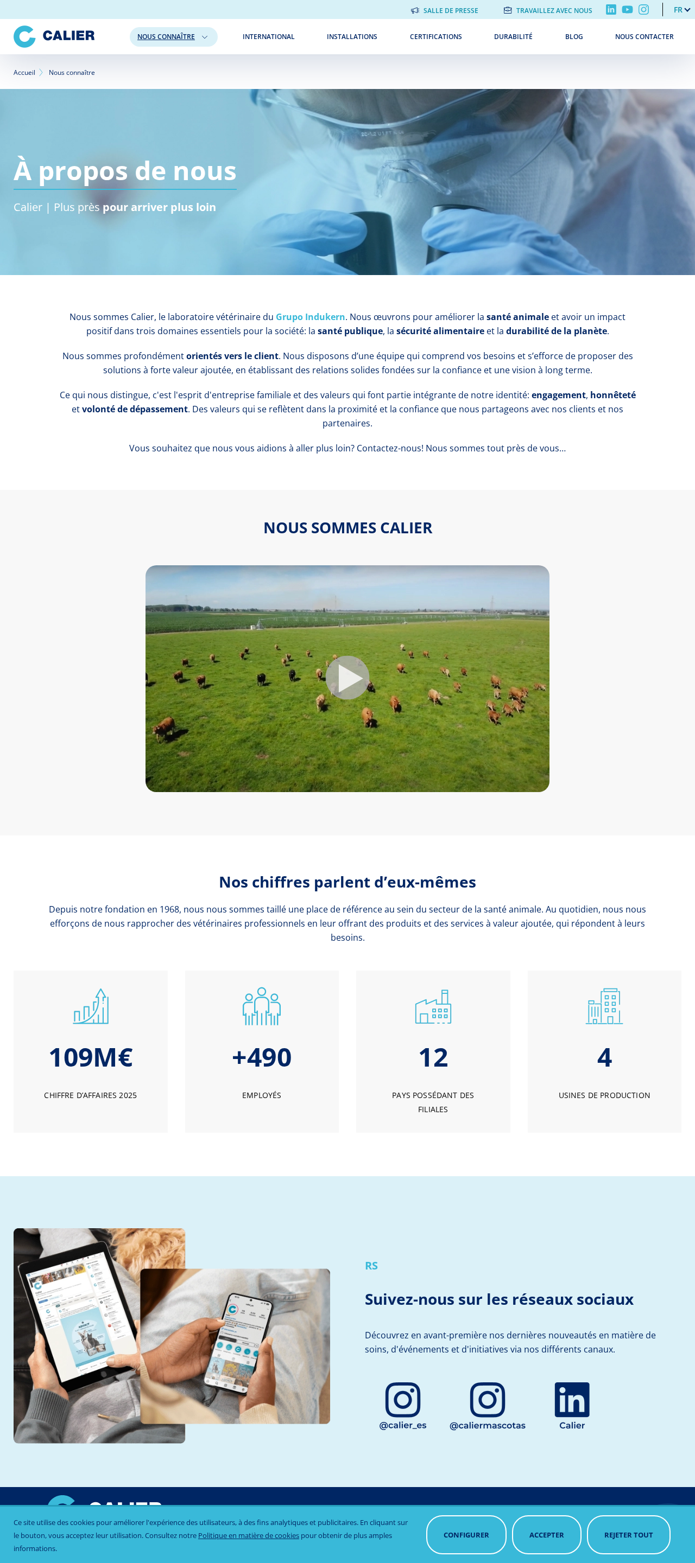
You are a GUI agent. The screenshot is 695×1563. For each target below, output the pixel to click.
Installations (352, 36)
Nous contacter (644, 36)
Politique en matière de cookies (248, 1535)
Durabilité (513, 36)
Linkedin (611, 9)
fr (678, 9)
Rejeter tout (628, 1535)
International (269, 36)
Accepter (546, 1535)
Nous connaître (166, 36)
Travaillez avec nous (554, 10)
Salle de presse (451, 10)
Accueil (24, 72)
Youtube (627, 9)
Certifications (436, 36)
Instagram (644, 9)
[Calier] (68, 36)
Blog (574, 36)
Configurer (466, 1535)
